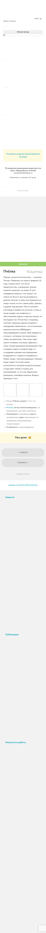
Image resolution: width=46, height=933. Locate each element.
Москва (9, 408)
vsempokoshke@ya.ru (23, 173)
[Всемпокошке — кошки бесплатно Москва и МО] (23, 11)
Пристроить (9, 21)
